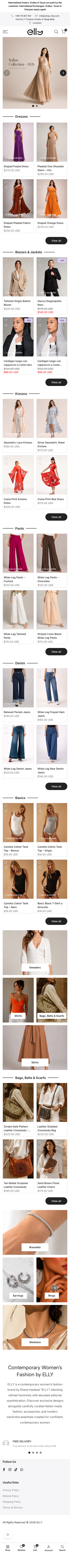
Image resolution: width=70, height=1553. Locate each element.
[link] (35, 73)
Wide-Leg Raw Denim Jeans (51, 770)
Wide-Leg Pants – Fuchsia (14, 579)
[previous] (7, 73)
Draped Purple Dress (16, 166)
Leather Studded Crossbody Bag (47, 1128)
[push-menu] (5, 31)
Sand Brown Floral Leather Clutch (48, 1185)
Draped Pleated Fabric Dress (17, 224)
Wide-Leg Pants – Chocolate (48, 579)
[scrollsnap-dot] (29, 1453)
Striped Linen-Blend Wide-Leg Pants (49, 635)
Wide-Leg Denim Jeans (18, 768)
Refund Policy (11, 1495)
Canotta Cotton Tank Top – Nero (16, 905)
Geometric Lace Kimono (18, 442)
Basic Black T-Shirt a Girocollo (50, 905)
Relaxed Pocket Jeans (17, 712)
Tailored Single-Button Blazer (17, 302)
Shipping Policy (12, 1501)
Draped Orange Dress (51, 222)
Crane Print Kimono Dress (15, 501)
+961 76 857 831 (23, 16)
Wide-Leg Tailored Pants (15, 635)
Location (37, 22)
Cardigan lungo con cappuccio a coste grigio (49, 363)
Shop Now (49, 19)
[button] (6, 126)
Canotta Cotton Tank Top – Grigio (50, 848)
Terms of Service (12, 1507)
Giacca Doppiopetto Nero (49, 302)
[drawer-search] (56, 32)
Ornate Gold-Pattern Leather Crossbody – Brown (16, 1128)
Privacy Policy (11, 1490)
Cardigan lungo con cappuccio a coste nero (18, 362)
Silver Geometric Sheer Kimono (51, 444)
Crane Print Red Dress (51, 499)
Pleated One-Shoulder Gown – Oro (51, 168)
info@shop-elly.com (49, 16)
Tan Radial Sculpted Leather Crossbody (16, 1185)
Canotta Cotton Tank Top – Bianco (16, 848)
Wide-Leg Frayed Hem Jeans (51, 714)
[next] (63, 73)
